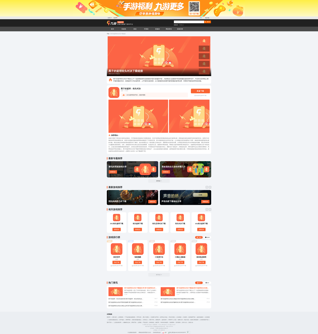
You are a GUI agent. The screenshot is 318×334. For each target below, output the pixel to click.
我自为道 (186, 319)
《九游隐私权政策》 (132, 332)
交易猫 (139, 322)
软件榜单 (178, 322)
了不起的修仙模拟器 (130, 317)
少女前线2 (179, 317)
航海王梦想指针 (194, 319)
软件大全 (184, 322)
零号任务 (139, 317)
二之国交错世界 (117, 322)
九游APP (115, 17)
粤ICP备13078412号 (149, 326)
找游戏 (123, 29)
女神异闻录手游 (204, 319)
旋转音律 (164, 319)
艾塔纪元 (145, 319)
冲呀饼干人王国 (172, 319)
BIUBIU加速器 (164, 322)
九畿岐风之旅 (126, 322)
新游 (134, 29)
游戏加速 (151, 322)
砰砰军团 (128, 319)
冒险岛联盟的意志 (136, 319)
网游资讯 (169, 29)
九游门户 (110, 17)
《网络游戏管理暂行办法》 (145, 332)
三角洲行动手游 (154, 317)
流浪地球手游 (191, 317)
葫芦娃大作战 (163, 317)
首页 (112, 29)
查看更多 (113, 172)
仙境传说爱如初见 (113, 319)
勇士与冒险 (146, 317)
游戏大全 (190, 322)
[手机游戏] (120, 23)
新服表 (157, 29)
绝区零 (108, 317)
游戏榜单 (172, 322)
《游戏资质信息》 (156, 332)
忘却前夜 (207, 317)
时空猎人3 (181, 25)
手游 (108, 33)
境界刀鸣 (151, 319)
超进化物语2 (200, 317)
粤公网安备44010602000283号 (178, 332)
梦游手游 (134, 322)
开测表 (146, 29)
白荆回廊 (120, 317)
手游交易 (145, 322)
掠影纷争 (158, 319)
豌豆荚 (157, 322)
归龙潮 (185, 317)
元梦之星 (114, 317)
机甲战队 (121, 319)
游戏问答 (180, 29)
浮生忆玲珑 (172, 317)
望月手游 (109, 322)
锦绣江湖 (180, 319)
